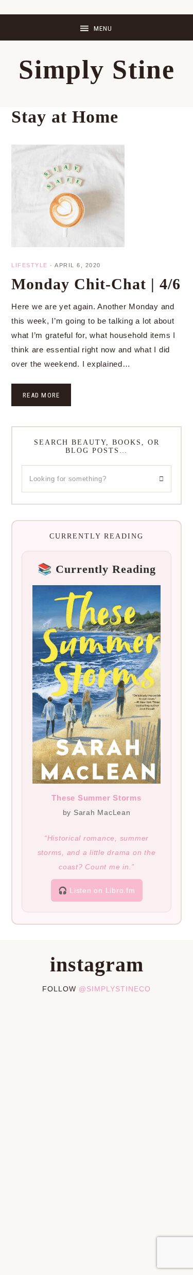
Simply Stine (97, 69)
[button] (96, 27)
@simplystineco (115, 989)
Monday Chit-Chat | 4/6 (96, 283)
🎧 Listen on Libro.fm (96, 890)
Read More (41, 395)
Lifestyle (29, 265)
